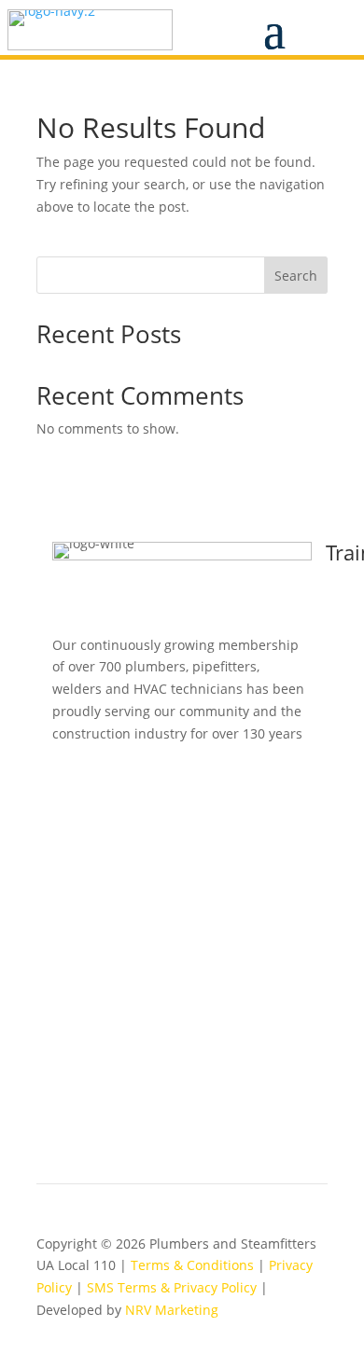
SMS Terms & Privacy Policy (172, 1287)
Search (295, 275)
